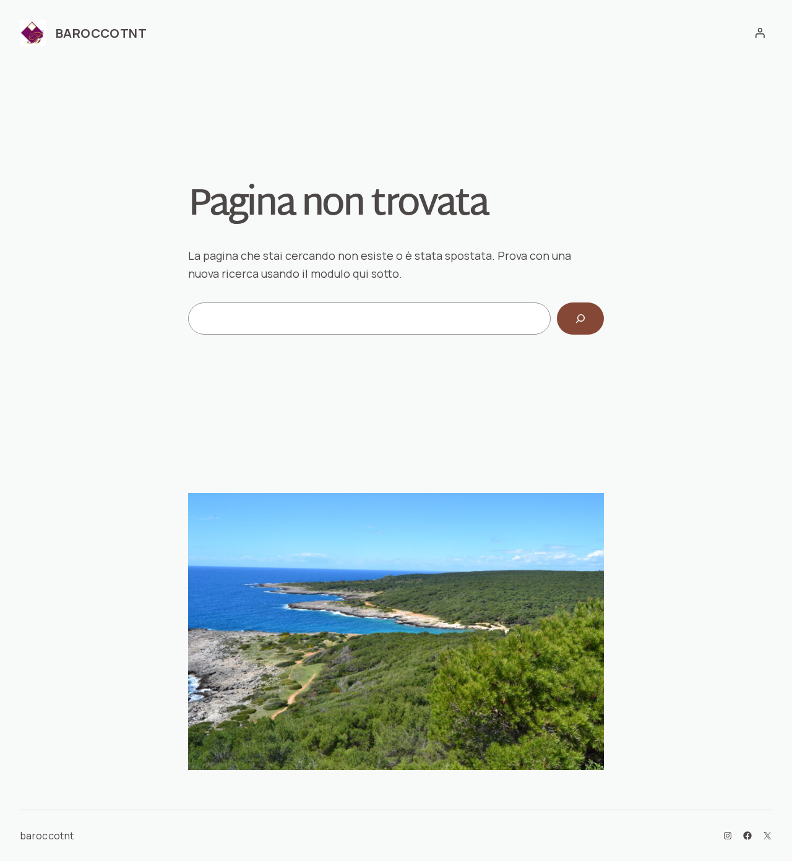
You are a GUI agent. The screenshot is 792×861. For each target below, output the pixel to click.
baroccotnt (101, 33)
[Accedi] (759, 32)
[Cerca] (580, 318)
